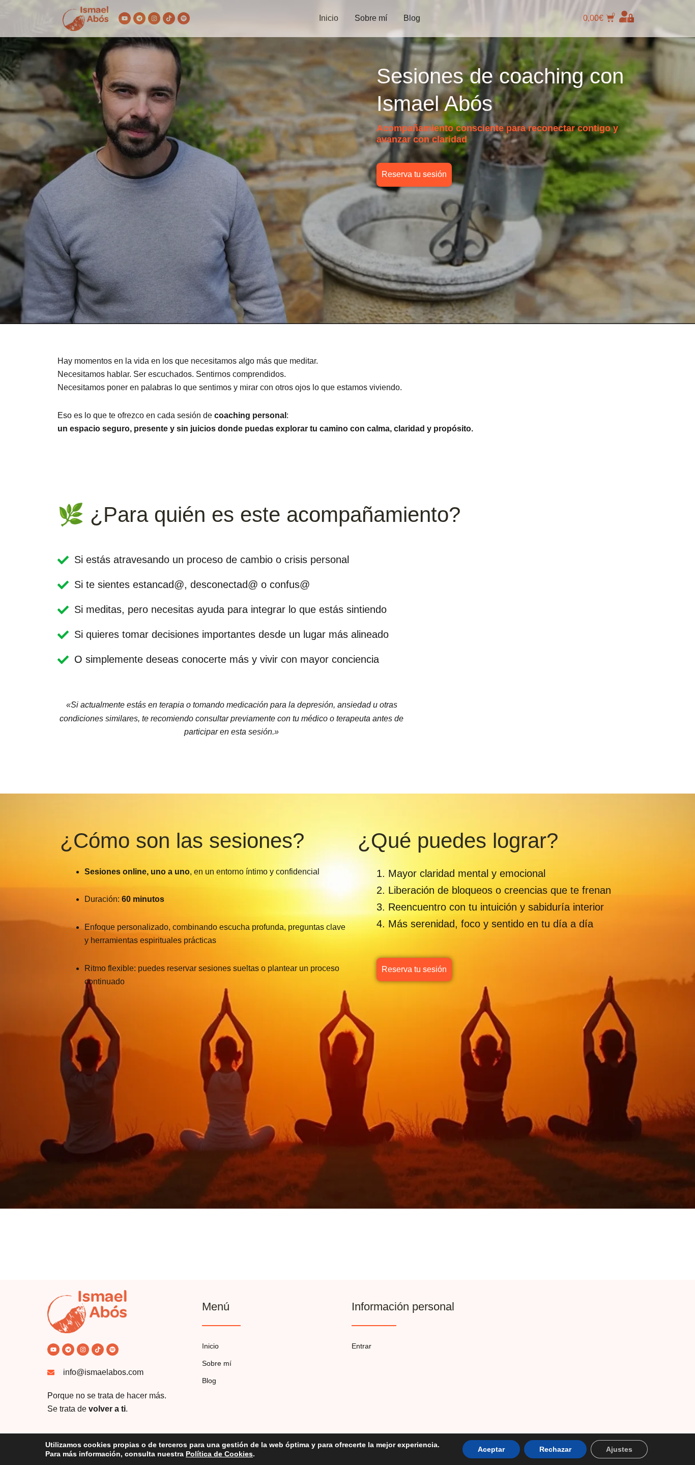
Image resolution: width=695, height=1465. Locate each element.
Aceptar (491, 1449)
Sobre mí (371, 18)
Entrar (361, 1346)
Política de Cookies (219, 1454)
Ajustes (619, 1449)
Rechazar (555, 1449)
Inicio (328, 18)
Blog (411, 18)
